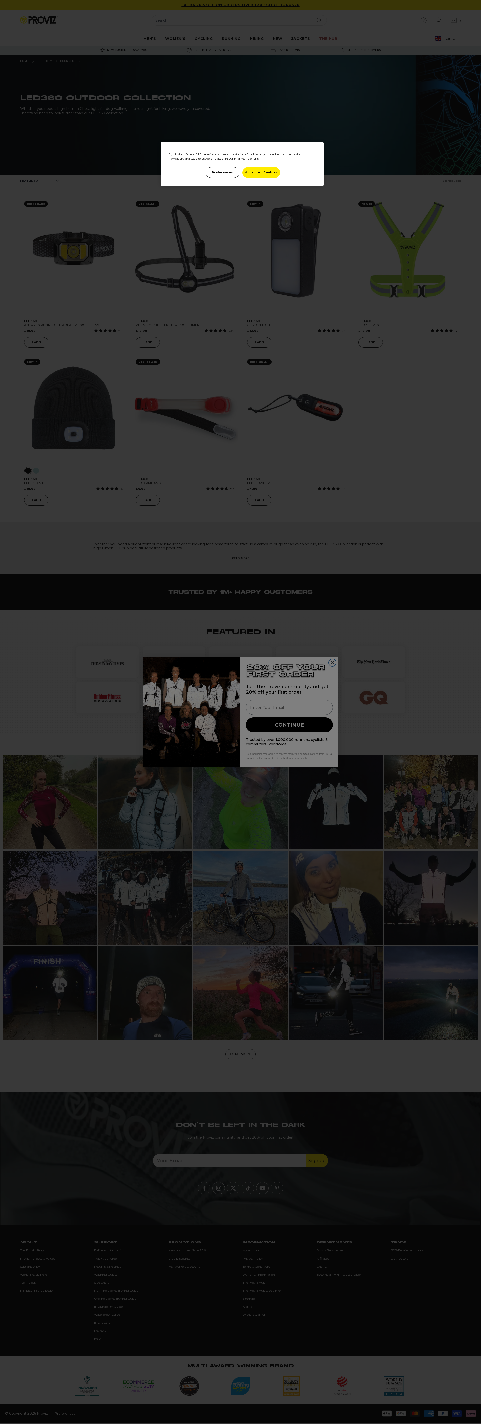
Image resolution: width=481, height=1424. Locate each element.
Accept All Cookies (261, 172)
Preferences (222, 172)
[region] (242, 164)
